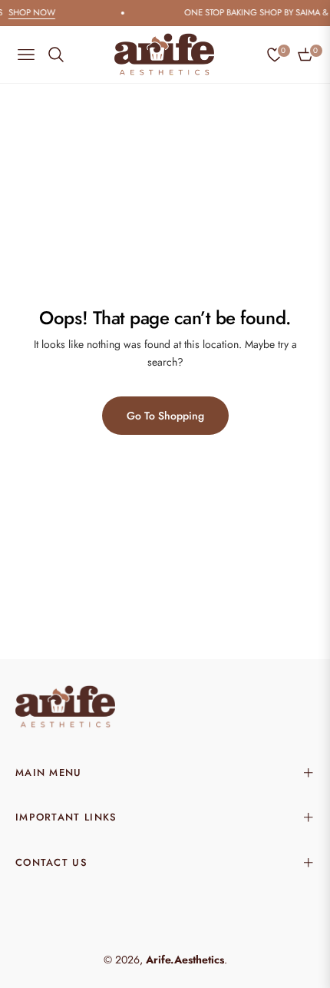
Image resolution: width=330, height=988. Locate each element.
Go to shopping (165, 415)
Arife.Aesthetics (185, 959)
